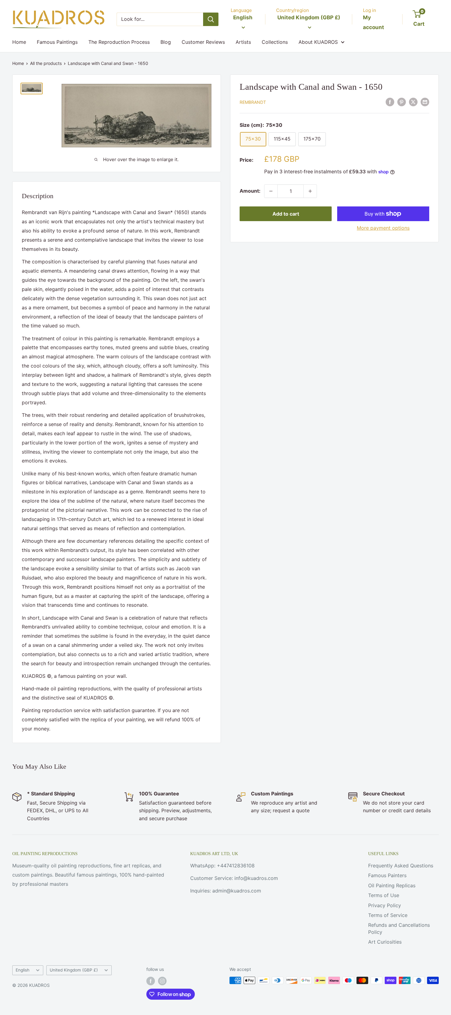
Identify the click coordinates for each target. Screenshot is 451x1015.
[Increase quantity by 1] (310, 191)
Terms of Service (387, 915)
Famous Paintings (57, 42)
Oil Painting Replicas (391, 885)
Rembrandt (253, 102)
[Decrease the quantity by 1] (270, 191)
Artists (243, 42)
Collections (275, 42)
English (22, 970)
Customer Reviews (203, 42)
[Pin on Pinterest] (401, 101)
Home (19, 42)
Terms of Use (383, 895)
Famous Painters (387, 875)
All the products (46, 63)
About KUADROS (318, 42)
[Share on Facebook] (390, 101)
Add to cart (285, 214)
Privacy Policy (384, 905)
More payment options (383, 228)
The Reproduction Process (119, 42)
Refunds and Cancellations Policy (399, 928)
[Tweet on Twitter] (413, 101)
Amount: (250, 191)
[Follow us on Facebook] (150, 981)
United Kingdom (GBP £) (74, 970)
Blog (165, 42)
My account (373, 22)
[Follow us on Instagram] (162, 981)
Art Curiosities (385, 942)
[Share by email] (425, 101)
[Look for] (210, 19)
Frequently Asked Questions (400, 865)
